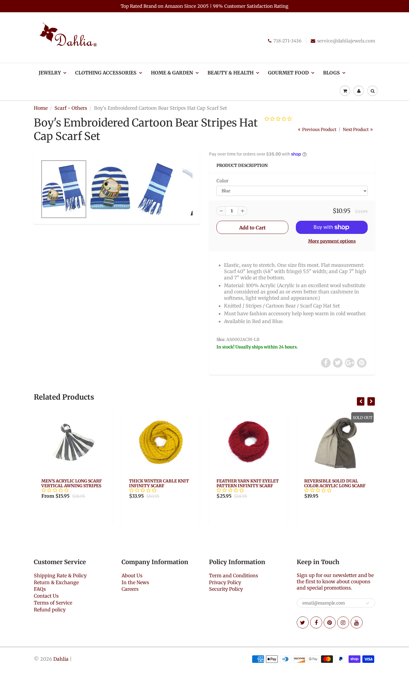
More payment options (332, 241)
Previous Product (318, 129)
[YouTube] (357, 622)
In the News (135, 582)
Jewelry (50, 73)
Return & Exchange (56, 582)
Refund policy (50, 610)
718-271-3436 (287, 41)
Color (222, 181)
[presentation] (360, 401)
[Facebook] (316, 622)
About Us (132, 575)
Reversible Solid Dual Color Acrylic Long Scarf (335, 483)
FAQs (40, 589)
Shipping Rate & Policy (60, 575)
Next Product (356, 129)
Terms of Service (53, 603)
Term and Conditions (233, 575)
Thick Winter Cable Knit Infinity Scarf (159, 483)
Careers (130, 589)
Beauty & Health (230, 73)
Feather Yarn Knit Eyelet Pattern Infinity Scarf (247, 483)
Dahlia (61, 659)
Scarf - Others (70, 108)
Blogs (331, 73)
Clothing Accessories (106, 73)
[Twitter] (303, 622)
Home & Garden (172, 73)
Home (41, 108)
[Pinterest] (330, 622)
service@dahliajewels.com (346, 41)
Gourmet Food (288, 73)
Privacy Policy (225, 582)
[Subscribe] (368, 603)
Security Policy (226, 589)
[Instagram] (343, 622)
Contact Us (46, 596)
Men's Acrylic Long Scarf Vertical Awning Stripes (71, 483)
